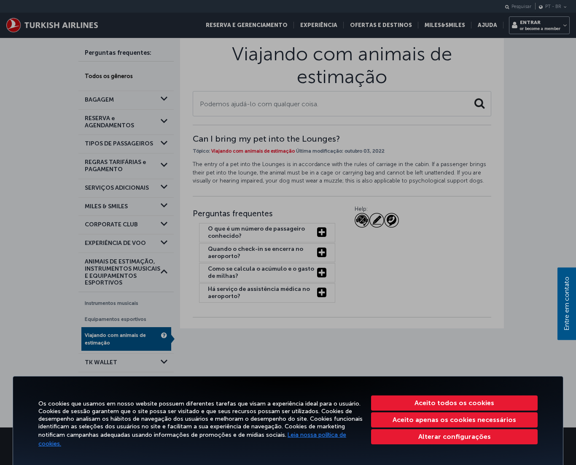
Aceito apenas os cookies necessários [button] (454, 420)
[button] (454, 436)
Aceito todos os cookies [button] (454, 403)
